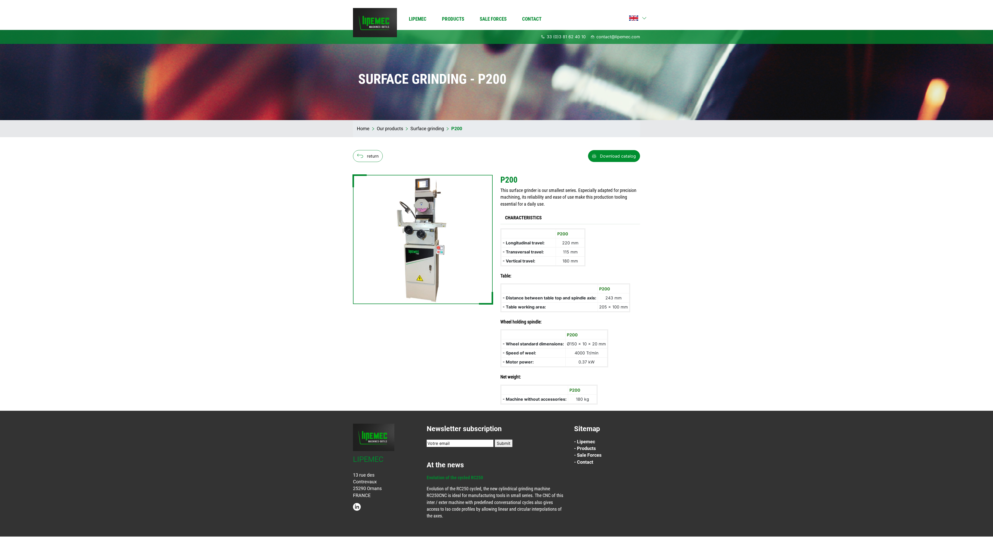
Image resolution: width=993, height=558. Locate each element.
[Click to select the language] (633, 18)
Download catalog (618, 156)
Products (453, 19)
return (373, 156)
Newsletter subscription (464, 429)
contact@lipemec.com (618, 36)
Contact (531, 19)
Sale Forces (493, 19)
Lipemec (417, 19)
